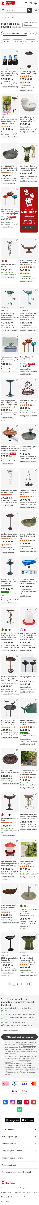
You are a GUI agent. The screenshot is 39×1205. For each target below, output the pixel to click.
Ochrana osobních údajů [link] (22, 1192)
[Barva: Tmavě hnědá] (2, 629)
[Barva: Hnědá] (6, 261)
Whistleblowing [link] (6, 1192)
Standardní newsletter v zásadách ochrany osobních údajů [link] (20, 1047)
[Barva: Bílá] (13, 629)
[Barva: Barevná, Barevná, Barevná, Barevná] (24, 629)
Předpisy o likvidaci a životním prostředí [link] (14, 1197)
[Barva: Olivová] (24, 906)
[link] (25, 3)
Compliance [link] (24, 1188)
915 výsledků (17, 27)
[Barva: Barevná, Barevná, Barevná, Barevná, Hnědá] (2, 261)
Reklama (4, 69)
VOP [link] (35, 1192)
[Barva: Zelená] (6, 629)
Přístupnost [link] (5, 1201)
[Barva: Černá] (9, 814)
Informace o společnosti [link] (9, 1188)
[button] (14, 33)
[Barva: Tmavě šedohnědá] (21, 906)
